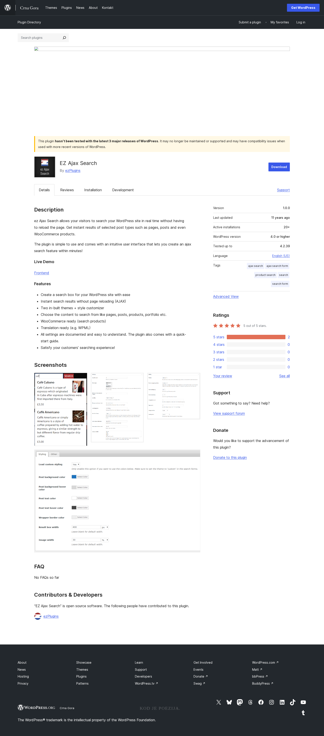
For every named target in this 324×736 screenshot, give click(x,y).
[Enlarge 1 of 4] (81, 378)
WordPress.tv (146, 683)
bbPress (260, 676)
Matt (257, 669)
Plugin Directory (29, 22)
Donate (201, 676)
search (283, 275)
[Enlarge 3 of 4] (194, 378)
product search (265, 275)
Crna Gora (67, 708)
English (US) (281, 256)
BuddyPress (263, 683)
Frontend (41, 273)
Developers (143, 676)
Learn (139, 662)
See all (284, 376)
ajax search (255, 266)
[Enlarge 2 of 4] (138, 378)
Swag (199, 683)
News (22, 669)
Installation (93, 190)
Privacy (23, 683)
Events (198, 669)
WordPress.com (265, 662)
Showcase (83, 662)
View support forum (229, 413)
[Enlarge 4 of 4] (194, 455)
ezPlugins (72, 170)
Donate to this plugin (230, 457)
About (22, 662)
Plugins (81, 676)
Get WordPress (303, 7)
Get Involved (203, 662)
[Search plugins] (64, 37)
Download (279, 167)
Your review (222, 376)
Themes (82, 669)
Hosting (23, 676)
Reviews (67, 190)
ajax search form (277, 266)
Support (283, 190)
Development (123, 190)
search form (280, 283)
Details (44, 190)
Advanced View (226, 296)
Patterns (82, 683)
